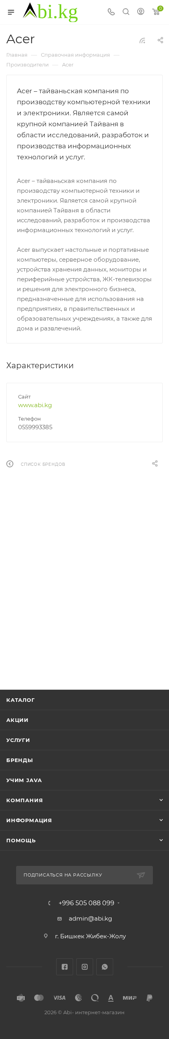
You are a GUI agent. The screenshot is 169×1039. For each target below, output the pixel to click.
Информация (29, 820)
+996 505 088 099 (86, 903)
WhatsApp (104, 966)
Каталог (20, 700)
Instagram (84, 966)
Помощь (21, 840)
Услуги (18, 740)
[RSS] (142, 40)
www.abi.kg (35, 405)
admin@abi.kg (90, 918)
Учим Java (24, 780)
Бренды (19, 760)
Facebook (64, 966)
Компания (24, 800)
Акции (17, 720)
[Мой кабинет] (140, 12)
